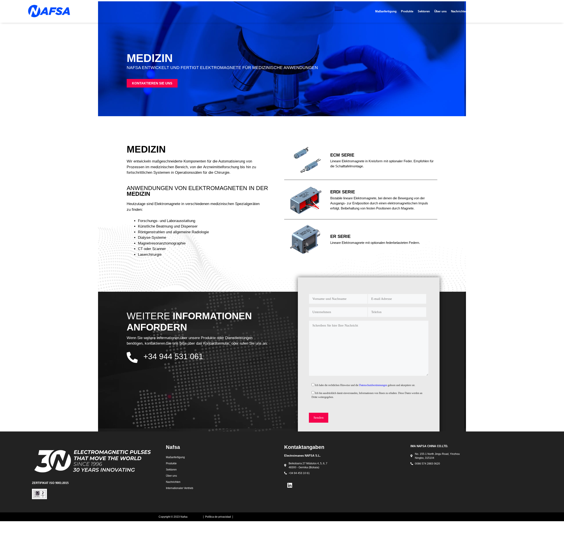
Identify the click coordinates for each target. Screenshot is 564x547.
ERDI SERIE (342, 191)
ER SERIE (340, 236)
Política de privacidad (218, 516)
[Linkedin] (289, 485)
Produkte (407, 11)
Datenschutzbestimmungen (373, 385)
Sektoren (424, 11)
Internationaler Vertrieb (502, 11)
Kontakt (477, 11)
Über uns (440, 11)
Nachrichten (459, 11)
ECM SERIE (342, 155)
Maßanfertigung (386, 11)
